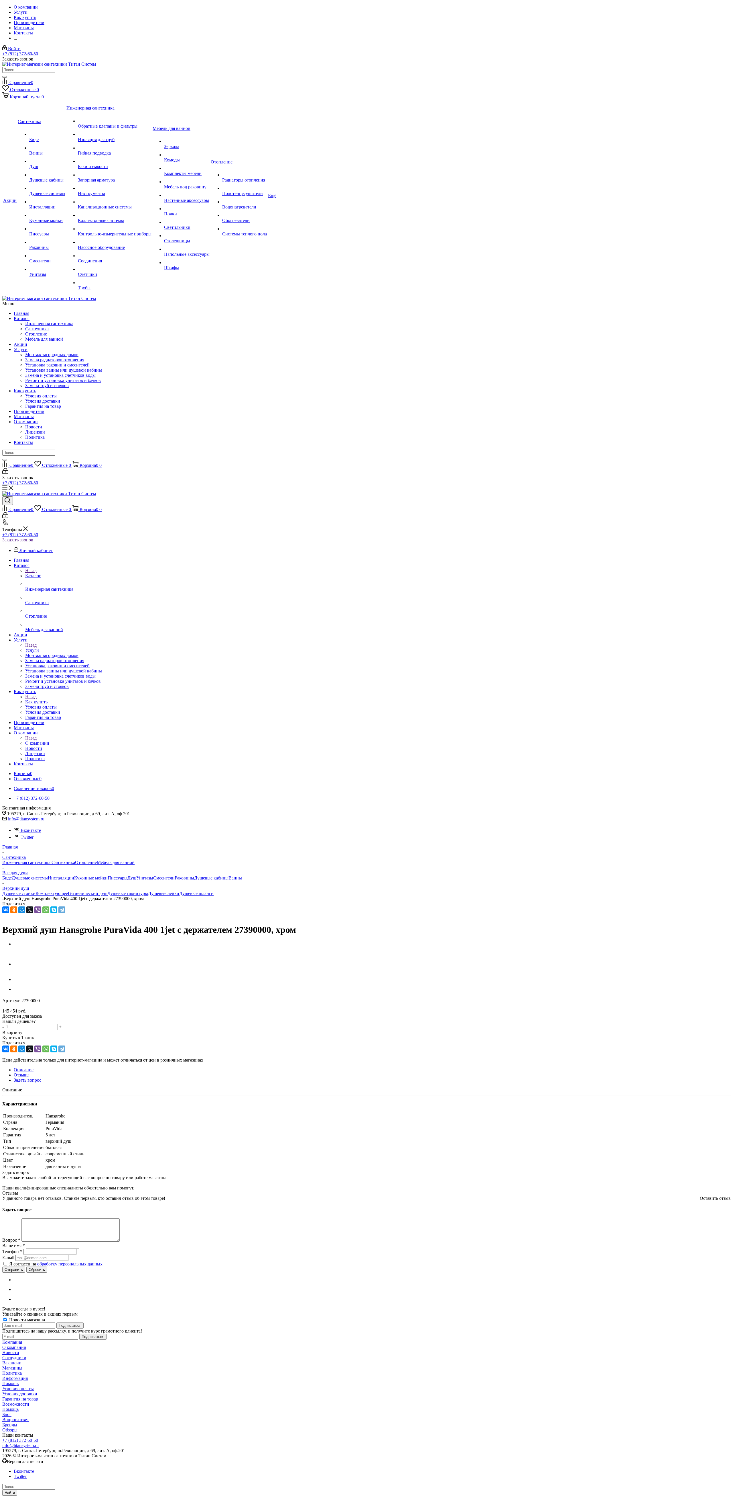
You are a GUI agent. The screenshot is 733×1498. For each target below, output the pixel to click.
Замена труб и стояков (47, 385)
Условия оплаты (41, 395)
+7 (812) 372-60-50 (20, 53)
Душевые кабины (211, 877)
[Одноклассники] (13, 909)
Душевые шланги (196, 893)
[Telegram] (61, 909)
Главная (21, 313)
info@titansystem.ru (26, 818)
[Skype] (53, 909)
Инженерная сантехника (49, 323)
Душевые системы (30, 877)
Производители (29, 411)
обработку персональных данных (70, 1263)
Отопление (36, 333)
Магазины (24, 416)
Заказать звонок (17, 539)
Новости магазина (26, 1319)
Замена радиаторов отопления (54, 359)
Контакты (23, 442)
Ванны (235, 877)
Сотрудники (14, 1357)
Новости (33, 426)
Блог (6, 1414)
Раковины (184, 877)
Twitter (27, 837)
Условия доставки (42, 401)
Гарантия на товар (43, 406)
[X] (29, 909)
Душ (131, 877)
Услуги (20, 349)
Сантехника (37, 328)
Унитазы (144, 877)
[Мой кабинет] (5, 472)
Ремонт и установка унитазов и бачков (63, 380)
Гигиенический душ (87, 893)
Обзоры (9, 1429)
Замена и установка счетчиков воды (60, 375)
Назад (31, 570)
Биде (7, 877)
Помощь (10, 1383)
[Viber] (37, 909)
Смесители (164, 877)
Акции (20, 344)
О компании (26, 421)
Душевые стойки (19, 893)
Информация (15, 1378)
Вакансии (11, 1362)
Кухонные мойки (91, 877)
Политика (35, 437)
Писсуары (117, 877)
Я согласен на (56, 1263)
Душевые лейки (163, 893)
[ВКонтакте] (5, 909)
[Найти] (4, 77)
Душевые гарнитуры (127, 893)
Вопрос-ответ (15, 1419)
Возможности (15, 1404)
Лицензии (35, 432)
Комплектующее (52, 893)
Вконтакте (31, 830)
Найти (10, 1493)
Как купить (25, 390)
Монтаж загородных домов (51, 354)
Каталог (21, 318)
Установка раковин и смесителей (57, 364)
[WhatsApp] (45, 909)
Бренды (9, 1424)
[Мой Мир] (21, 909)
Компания (12, 1342)
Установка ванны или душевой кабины (63, 370)
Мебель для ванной (44, 339)
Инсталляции (61, 877)
